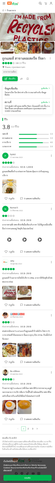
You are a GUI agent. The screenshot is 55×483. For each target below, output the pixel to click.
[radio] (3, 63)
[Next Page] (37, 428)
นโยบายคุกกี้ (7, 470)
